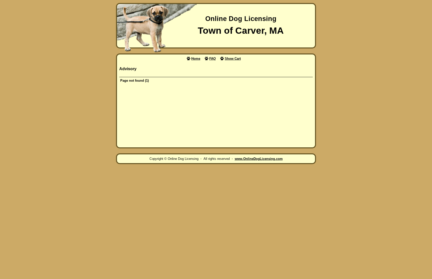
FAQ (212, 58)
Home (195, 58)
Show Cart (233, 58)
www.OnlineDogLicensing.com (259, 159)
